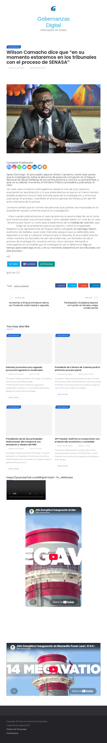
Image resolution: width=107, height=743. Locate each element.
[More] (44, 167)
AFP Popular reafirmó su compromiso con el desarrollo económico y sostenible (77, 440)
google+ (84, 285)
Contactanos (12, 733)
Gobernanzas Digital (16, 68)
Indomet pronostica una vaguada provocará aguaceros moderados (24, 369)
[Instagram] (14, 167)
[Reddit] (29, 167)
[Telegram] (39, 167)
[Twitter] (24, 167)
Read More (14, 397)
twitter (73, 285)
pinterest (95, 285)
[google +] (34, 349)
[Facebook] (9, 167)
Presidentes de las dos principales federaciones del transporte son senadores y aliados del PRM (24, 441)
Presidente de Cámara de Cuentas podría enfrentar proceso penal (77, 369)
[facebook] (20, 349)
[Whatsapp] (19, 167)
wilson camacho (21, 286)
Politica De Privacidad (16, 729)
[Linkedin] (34, 167)
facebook (61, 285)
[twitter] (27, 349)
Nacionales (13, 47)
